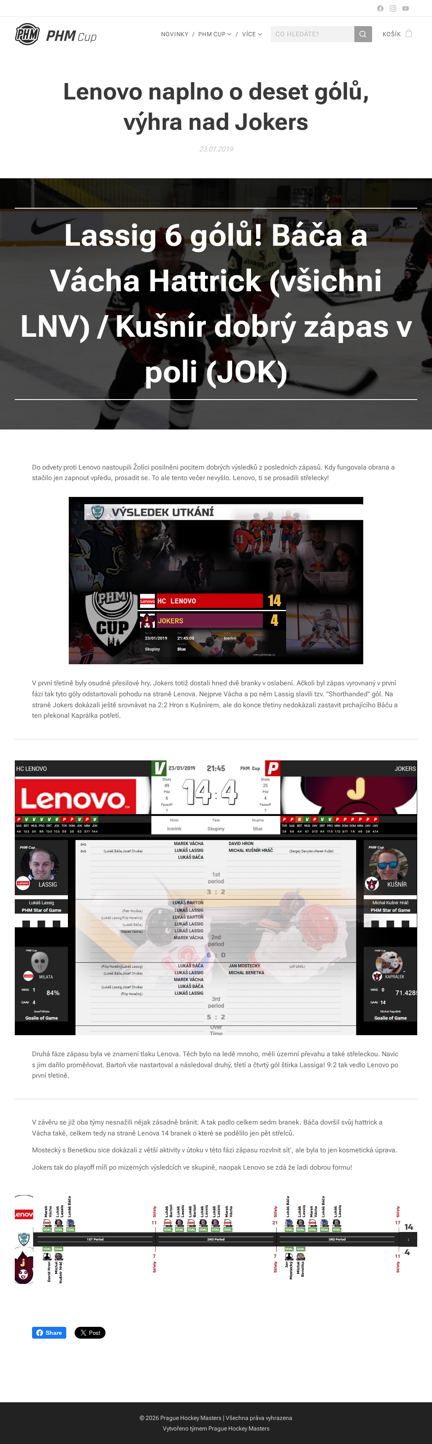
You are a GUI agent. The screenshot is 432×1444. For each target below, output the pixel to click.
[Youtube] (405, 8)
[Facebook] (380, 8)
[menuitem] (176, 34)
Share (54, 1332)
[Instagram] (393, 8)
